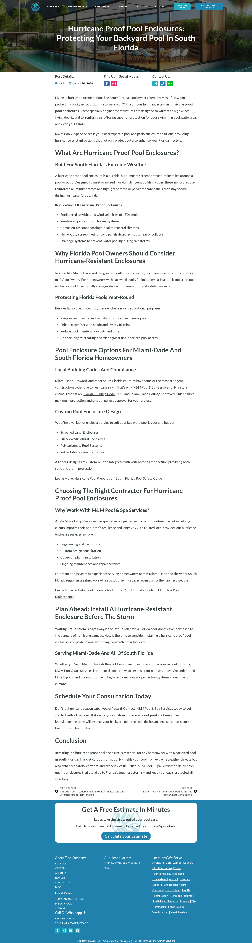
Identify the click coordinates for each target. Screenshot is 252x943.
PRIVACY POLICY (64, 903)
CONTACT (160, 6)
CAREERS (122, 6)
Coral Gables (173, 862)
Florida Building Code (99, 394)
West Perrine (178, 912)
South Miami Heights (165, 901)
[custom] (155, 83)
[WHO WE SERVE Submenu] (86, 6)
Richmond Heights (181, 895)
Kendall (173, 879)
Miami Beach (169, 884)
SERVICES (52, 6)
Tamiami (185, 901)
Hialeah (178, 873)
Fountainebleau (161, 873)
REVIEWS (60, 877)
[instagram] (114, 83)
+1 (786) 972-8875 (64, 918)
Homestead (159, 879)
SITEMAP (60, 908)
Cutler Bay (165, 868)
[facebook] (107, 83)
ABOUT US (141, 6)
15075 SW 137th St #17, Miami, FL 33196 (123, 865)
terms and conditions (69, 898)
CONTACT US (62, 882)
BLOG (58, 887)
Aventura (158, 862)
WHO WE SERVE (76, 6)
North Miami (172, 890)
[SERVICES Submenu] (59, 6)
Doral (177, 868)
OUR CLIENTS (102, 6)
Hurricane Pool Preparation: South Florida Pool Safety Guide (118, 478)
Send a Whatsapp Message (71, 923)
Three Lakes (175, 906)
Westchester (160, 912)
